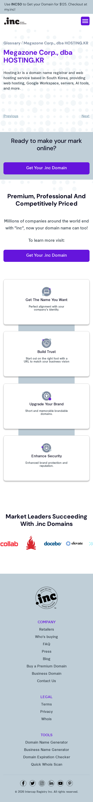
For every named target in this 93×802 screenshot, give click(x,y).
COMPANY (47, 622)
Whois (46, 719)
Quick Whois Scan (46, 765)
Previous (10, 116)
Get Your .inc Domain (46, 168)
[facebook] (23, 783)
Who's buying (46, 637)
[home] (15, 21)
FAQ (46, 644)
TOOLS (47, 735)
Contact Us (46, 681)
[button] (85, 21)
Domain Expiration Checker (46, 757)
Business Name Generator (46, 750)
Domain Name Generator (46, 742)
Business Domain (46, 674)
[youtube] (60, 783)
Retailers (46, 629)
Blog (46, 659)
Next (86, 116)
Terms (46, 704)
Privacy (46, 712)
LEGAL (46, 697)
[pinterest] (70, 783)
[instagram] (42, 783)
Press (46, 652)
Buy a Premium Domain (47, 666)
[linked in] (51, 783)
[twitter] (32, 783)
